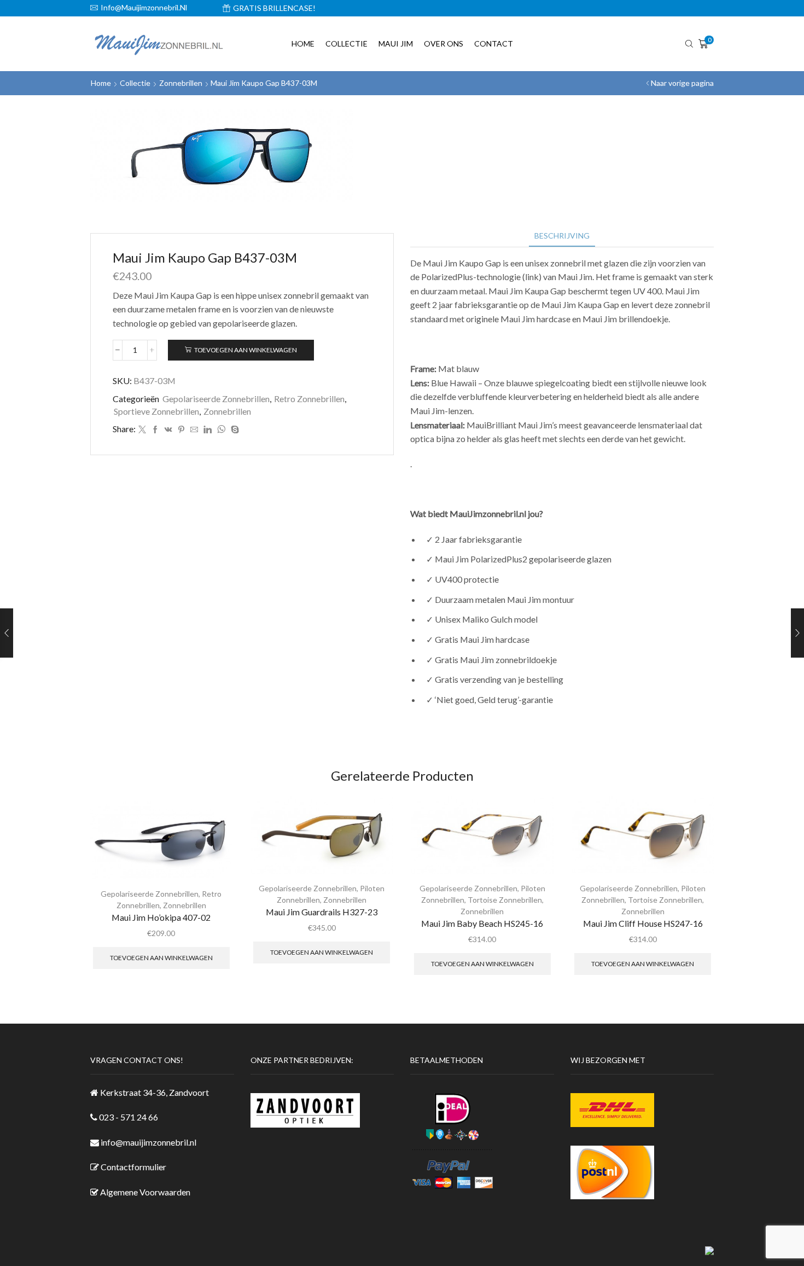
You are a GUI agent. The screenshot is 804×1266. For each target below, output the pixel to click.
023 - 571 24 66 (128, 1117)
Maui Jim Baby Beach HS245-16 (482, 923)
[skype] (233, 429)
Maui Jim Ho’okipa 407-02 (161, 917)
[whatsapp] (221, 429)
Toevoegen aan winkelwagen (245, 350)
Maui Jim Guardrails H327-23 (321, 912)
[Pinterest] (181, 429)
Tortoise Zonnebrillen (505, 899)
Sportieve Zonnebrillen (156, 411)
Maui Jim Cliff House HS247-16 (643, 923)
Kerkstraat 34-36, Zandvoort (154, 1092)
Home (303, 43)
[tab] (562, 235)
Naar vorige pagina (682, 83)
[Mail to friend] (194, 429)
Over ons (443, 43)
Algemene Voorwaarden (145, 1192)
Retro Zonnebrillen (309, 398)
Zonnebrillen (180, 83)
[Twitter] (142, 429)
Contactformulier (133, 1167)
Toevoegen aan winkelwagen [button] (161, 958)
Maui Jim (395, 43)
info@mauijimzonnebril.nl (148, 1142)
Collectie (346, 43)
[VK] (168, 429)
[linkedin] (207, 429)
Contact (493, 43)
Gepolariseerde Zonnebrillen (216, 398)
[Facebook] (155, 429)
